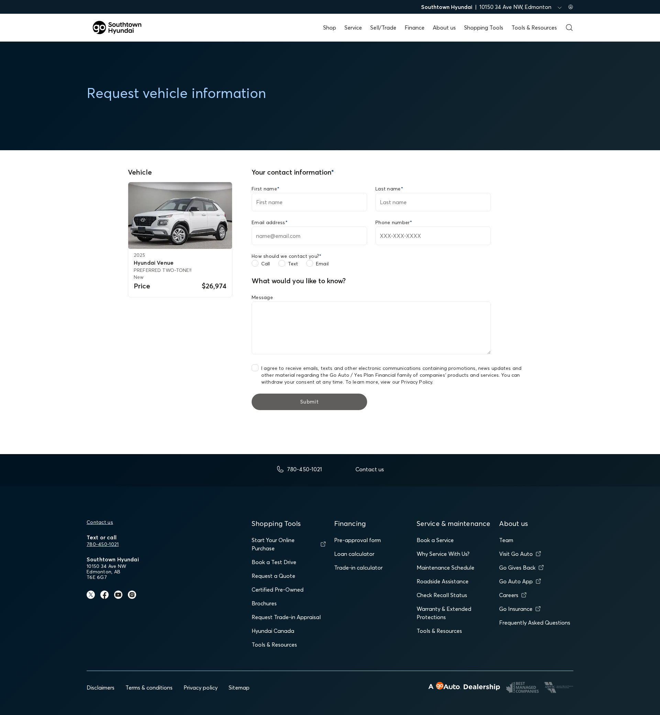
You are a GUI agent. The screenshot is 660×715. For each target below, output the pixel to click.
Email (322, 264)
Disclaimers (100, 687)
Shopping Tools (483, 27)
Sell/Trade (383, 27)
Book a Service (435, 540)
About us (444, 27)
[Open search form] (569, 27)
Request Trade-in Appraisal (286, 617)
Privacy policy (201, 687)
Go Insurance (515, 608)
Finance (415, 27)
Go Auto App (516, 581)
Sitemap (239, 687)
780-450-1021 (103, 544)
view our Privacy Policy (406, 382)
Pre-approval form (357, 540)
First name (265, 188)
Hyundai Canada (273, 630)
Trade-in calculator (358, 567)
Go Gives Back (517, 567)
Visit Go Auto (516, 553)
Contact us (100, 522)
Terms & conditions (149, 687)
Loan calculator (354, 553)
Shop (329, 27)
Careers (508, 595)
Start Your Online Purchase (273, 544)
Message (262, 297)
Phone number (393, 222)
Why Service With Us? (443, 553)
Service (353, 27)
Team (506, 540)
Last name (389, 188)
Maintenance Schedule (445, 567)
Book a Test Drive (274, 562)
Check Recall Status (442, 595)
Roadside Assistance (443, 581)
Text (293, 264)
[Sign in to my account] (570, 7)
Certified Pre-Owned (278, 589)
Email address (270, 222)
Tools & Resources (534, 27)
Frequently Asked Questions (534, 622)
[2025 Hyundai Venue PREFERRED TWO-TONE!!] (180, 215)
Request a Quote (273, 575)
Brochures (264, 603)
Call (265, 264)
